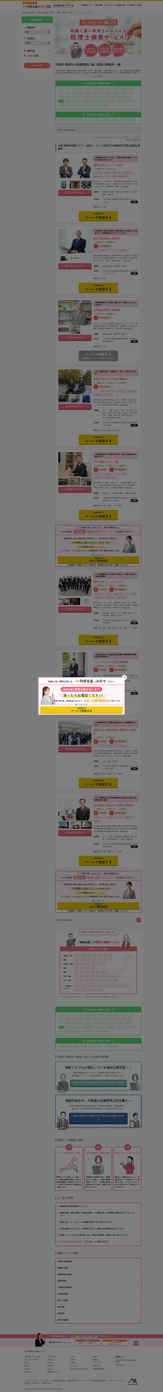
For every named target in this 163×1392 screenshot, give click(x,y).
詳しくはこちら (81, 704)
